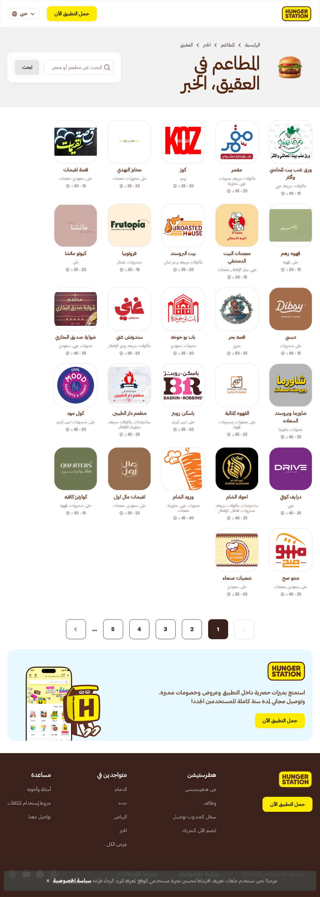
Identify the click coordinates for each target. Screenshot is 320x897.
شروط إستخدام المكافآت (29, 803)
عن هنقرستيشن (200, 789)
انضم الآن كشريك (199, 830)
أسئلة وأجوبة (39, 789)
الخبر (207, 44)
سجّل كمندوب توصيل (194, 816)
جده (122, 803)
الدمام (121, 789)
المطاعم (228, 44)
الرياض (120, 816)
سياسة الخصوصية (72, 880)
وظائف (209, 803)
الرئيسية (252, 44)
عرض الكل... (115, 844)
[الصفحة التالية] (76, 629)
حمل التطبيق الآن (71, 13)
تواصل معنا (39, 816)
